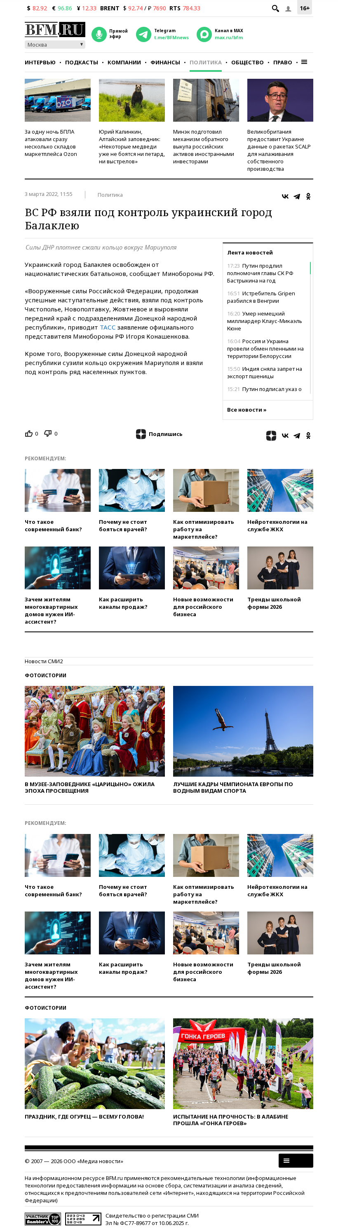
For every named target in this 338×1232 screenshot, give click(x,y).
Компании (124, 62)
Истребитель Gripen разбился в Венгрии (261, 297)
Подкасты (81, 62)
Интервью (40, 62)
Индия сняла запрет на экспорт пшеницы (264, 372)
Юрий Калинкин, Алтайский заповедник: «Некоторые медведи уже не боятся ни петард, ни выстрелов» (132, 146)
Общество (247, 62)
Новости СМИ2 (44, 661)
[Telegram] (297, 196)
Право (282, 62)
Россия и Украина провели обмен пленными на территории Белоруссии (265, 348)
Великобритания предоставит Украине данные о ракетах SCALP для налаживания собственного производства (279, 150)
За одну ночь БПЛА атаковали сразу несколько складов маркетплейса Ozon (51, 143)
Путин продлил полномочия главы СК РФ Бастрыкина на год (260, 273)
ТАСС (108, 327)
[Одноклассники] (308, 196)
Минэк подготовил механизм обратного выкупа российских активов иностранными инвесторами (203, 146)
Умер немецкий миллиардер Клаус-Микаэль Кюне (264, 321)
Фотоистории (45, 675)
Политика (206, 62)
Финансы (165, 62)
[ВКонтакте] (285, 196)
